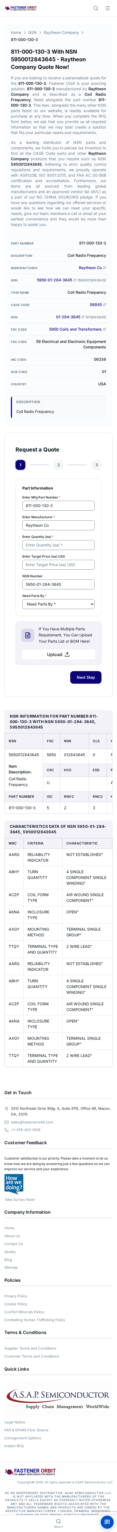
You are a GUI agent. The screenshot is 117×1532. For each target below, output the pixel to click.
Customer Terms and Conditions (31, 1356)
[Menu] (108, 8)
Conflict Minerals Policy (24, 1312)
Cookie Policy (15, 1304)
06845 (96, 304)
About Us (12, 1236)
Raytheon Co (90, 267)
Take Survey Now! (19, 1199)
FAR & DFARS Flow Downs (26, 1430)
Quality (10, 1252)
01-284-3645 (68, 316)
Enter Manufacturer (38, 517)
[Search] (96, 8)
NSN (32, 32)
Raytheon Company (61, 32)
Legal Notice (14, 1422)
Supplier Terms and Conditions (30, 1348)
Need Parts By (34, 596)
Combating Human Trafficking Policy (34, 1320)
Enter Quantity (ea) (37, 537)
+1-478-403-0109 (25, 1130)
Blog (8, 1259)
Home (16, 32)
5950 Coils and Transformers (75, 329)
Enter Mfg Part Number (41, 497)
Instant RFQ (14, 1446)
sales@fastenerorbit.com (32, 1122)
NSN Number (32, 576)
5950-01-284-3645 (54, 280)
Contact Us (13, 1244)
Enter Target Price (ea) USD (43, 556)
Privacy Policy (15, 1296)
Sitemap (11, 1267)
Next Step (86, 677)
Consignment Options (22, 1438)
